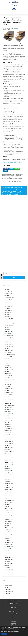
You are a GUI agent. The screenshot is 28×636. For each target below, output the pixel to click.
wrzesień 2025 (8, 312)
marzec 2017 (8, 515)
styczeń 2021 (8, 424)
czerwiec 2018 (8, 483)
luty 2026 (7, 302)
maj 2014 (7, 555)
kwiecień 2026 (8, 297)
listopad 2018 (8, 472)
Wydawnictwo (14, 621)
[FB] (12, 624)
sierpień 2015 (8, 542)
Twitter (11, 168)
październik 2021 (9, 405)
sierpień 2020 (8, 432)
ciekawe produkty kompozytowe (10, 174)
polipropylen (9, 178)
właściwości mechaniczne (7, 181)
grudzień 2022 (8, 375)
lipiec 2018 (7, 481)
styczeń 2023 (8, 373)
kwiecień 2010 (8, 572)
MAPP (17, 177)
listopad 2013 (8, 561)
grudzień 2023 (8, 350)
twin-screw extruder (10, 180)
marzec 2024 (8, 346)
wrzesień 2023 (8, 356)
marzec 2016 (8, 534)
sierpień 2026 (8, 289)
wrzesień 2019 (8, 451)
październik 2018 (9, 475)
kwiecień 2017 (8, 513)
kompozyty (12, 177)
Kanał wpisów (8, 589)
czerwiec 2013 (8, 569)
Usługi (14, 619)
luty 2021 (7, 422)
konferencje (20, 174)
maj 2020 (7, 439)
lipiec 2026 (7, 291)
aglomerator (12, 175)
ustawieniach (16, 631)
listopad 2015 (8, 540)
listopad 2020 (8, 426)
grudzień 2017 (8, 496)
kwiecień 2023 (8, 367)
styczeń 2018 (8, 494)
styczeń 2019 (8, 468)
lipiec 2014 (7, 553)
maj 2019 (7, 460)
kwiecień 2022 (8, 392)
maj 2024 (7, 342)
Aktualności (14, 613)
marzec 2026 (8, 299)
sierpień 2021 (8, 409)
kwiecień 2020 (8, 441)
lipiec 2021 (7, 411)
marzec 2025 (8, 325)
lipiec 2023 (7, 361)
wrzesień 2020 (8, 430)
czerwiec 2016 (8, 527)
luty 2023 (7, 371)
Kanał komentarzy (9, 591)
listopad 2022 (8, 377)
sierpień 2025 (8, 314)
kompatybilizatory (6, 177)
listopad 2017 (8, 498)
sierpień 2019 (8, 453)
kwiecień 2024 (8, 344)
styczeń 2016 (8, 538)
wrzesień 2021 (8, 407)
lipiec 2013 (7, 567)
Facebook (6, 168)
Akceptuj (4, 633)
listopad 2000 (8, 574)
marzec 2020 (8, 443)
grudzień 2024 (8, 331)
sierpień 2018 (8, 479)
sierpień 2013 (8, 565)
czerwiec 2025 (8, 318)
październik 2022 (9, 380)
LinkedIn (5, 170)
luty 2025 (7, 327)
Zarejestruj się (8, 585)
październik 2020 (9, 428)
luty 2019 (7, 466)
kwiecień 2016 (8, 531)
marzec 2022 (8, 394)
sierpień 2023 (8, 359)
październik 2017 (9, 500)
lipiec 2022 (7, 386)
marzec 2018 (8, 489)
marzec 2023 (8, 369)
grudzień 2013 (8, 559)
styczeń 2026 (8, 304)
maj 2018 (7, 485)
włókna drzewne (17, 181)
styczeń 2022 (8, 399)
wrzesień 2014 (8, 548)
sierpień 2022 (8, 384)
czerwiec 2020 (8, 437)
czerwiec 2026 (8, 293)
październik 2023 (9, 354)
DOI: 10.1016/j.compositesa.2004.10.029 (12, 162)
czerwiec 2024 (8, 340)
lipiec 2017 (7, 506)
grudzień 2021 (8, 401)
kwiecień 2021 (8, 418)
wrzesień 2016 (8, 523)
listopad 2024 (8, 333)
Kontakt (14, 615)
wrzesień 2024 (8, 337)
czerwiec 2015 (8, 544)
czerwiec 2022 (8, 388)
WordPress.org (8, 593)
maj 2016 (7, 529)
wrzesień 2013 (8, 563)
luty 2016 (7, 536)
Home (14, 609)
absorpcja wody (5, 175)
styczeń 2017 (8, 519)
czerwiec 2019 (8, 458)
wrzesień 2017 (8, 502)
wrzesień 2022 (8, 382)
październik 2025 (9, 310)
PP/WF (14, 178)
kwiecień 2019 (8, 462)
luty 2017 (7, 517)
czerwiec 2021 (8, 413)
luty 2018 (7, 491)
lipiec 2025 (7, 316)
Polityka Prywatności (14, 611)
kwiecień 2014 (8, 557)
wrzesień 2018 (8, 477)
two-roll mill (18, 180)
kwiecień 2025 (8, 323)
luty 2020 (7, 445)
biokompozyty (18, 175)
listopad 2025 (8, 308)
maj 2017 (7, 510)
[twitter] (15, 624)
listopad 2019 (8, 449)
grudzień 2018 (8, 470)
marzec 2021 (8, 420)
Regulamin (14, 617)
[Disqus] (14, 217)
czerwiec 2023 (8, 363)
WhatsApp (17, 168)
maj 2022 (7, 390)
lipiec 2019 (7, 456)
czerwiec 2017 (8, 508)
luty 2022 (7, 396)
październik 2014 (9, 546)
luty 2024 (7, 348)
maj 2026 (7, 295)
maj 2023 (7, 365)
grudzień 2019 (8, 447)
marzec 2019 (8, 464)
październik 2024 (9, 335)
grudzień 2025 (8, 306)
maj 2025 (7, 321)
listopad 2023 (8, 352)
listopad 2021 (8, 403)
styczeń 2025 (8, 329)
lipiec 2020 (7, 434)
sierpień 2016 (8, 525)
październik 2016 (9, 521)
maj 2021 (7, 415)
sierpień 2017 (8, 504)
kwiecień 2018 (8, 487)
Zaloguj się (7, 587)
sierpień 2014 (8, 550)
